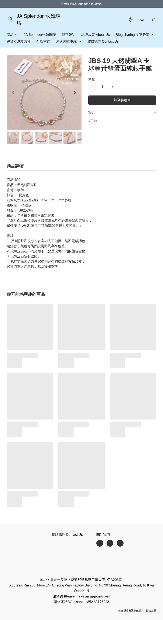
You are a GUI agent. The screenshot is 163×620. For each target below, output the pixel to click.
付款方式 (43, 41)
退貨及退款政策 (19, 41)
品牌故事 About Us (95, 34)
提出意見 (151, 610)
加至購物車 (122, 100)
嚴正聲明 (68, 34)
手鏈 (93, 121)
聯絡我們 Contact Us (103, 41)
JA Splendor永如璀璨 (40, 34)
